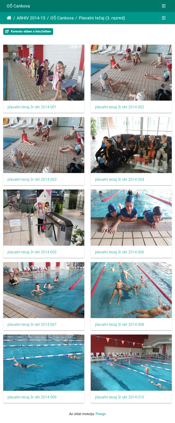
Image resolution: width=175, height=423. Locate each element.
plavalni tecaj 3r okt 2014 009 (32, 397)
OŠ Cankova (18, 6)
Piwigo (101, 414)
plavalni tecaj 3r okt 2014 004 (119, 179)
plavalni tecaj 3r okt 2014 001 (32, 107)
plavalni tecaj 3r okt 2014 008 (119, 324)
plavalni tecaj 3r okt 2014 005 (32, 252)
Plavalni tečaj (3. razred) (102, 18)
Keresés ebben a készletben (30, 31)
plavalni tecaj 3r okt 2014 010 (119, 397)
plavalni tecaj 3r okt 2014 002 (119, 107)
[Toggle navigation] (163, 6)
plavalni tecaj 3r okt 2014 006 (119, 252)
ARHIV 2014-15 (31, 18)
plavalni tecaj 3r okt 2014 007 (32, 324)
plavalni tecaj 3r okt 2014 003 (32, 179)
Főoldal (9, 18)
